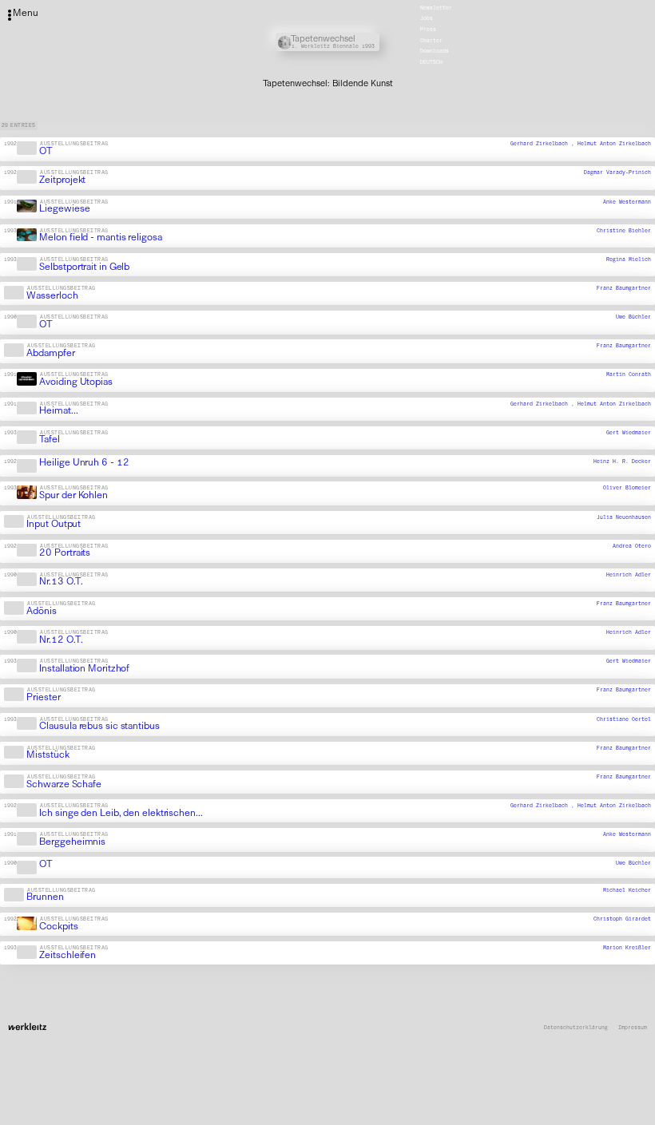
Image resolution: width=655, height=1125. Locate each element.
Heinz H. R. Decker (622, 461)
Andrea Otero (632, 546)
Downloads (434, 52)
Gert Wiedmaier (628, 433)
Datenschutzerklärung (576, 1028)
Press (428, 29)
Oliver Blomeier (627, 488)
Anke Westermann (627, 202)
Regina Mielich (628, 259)
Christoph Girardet (622, 919)
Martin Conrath (628, 375)
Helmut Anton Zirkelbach (614, 144)
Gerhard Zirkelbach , (544, 144)
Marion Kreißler (627, 948)
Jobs (426, 19)
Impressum (632, 1028)
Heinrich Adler (628, 575)
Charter (431, 41)
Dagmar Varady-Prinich (617, 172)
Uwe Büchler (633, 317)
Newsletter (436, 8)
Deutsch (431, 62)
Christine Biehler (624, 231)
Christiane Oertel (624, 719)
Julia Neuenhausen (624, 517)
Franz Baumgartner (624, 288)
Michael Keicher (627, 890)
